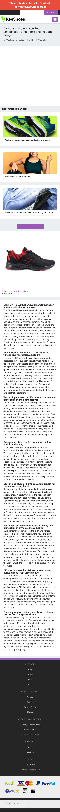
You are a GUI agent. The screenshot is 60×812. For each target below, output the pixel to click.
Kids (30, 670)
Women (30, 674)
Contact (30, 697)
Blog (30, 747)
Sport (30, 684)
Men (30, 679)
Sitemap (30, 712)
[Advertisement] (30, 76)
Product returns (30, 729)
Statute (30, 702)
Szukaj (51, 12)
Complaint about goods (30, 734)
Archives (30, 752)
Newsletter (30, 765)
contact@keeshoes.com (30, 6)
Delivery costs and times (30, 724)
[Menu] (55, 19)
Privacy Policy (30, 707)
